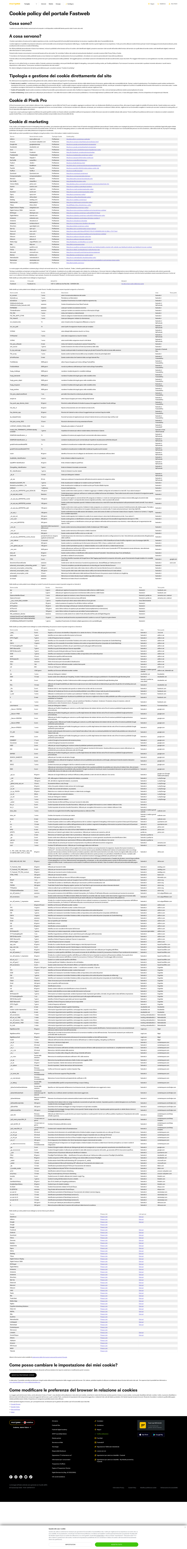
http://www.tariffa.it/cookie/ (74, 171)
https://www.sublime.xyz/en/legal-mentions (79, 186)
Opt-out (141, 1217)
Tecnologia (55, 1446)
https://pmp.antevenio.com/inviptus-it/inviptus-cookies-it (83, 218)
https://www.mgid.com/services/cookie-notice (79, 189)
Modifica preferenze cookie (148, 1487)
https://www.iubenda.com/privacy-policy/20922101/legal (83, 213)
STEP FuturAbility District (59, 1434)
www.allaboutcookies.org (32, 1382)
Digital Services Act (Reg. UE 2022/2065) (64, 1472)
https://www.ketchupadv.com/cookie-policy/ (79, 202)
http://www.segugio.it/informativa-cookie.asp (79, 157)
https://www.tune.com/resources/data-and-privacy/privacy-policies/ (86, 210)
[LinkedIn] (20, 1476)
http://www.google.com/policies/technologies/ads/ (81, 144)
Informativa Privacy (118, 1487)
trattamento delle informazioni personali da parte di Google (49, 1357)
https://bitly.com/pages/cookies (75, 244)
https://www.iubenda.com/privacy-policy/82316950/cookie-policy (85, 215)
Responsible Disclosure (59, 1451)
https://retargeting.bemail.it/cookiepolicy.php (79, 178)
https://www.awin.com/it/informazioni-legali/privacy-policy (83, 149)
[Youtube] (25, 1476)
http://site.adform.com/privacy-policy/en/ (78, 139)
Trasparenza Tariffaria (58, 1464)
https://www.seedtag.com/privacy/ (76, 199)
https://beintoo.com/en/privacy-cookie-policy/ (79, 255)
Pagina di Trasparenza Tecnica (61, 1468)
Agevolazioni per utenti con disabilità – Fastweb (111, 1455)
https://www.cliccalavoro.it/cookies (76, 221)
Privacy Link (103, 1217)
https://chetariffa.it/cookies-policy (76, 181)
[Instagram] (15, 1476)
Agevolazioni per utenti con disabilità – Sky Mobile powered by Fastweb (115, 1460)
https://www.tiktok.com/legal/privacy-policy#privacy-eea (83, 249)
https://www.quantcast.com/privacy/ (77, 173)
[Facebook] (10, 1476)
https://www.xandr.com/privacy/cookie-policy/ (79, 192)
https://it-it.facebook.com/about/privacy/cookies (80, 152)
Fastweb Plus (56, 1425)
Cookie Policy (132, 1487)
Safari (13, 1412)
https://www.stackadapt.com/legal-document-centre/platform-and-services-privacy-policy (93, 260)
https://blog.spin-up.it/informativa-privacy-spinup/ (81, 228)
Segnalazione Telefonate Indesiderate (108, 1446)
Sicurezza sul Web (57, 1442)
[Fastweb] (16, 4)
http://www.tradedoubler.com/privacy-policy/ (79, 155)
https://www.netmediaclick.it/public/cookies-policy (81, 257)
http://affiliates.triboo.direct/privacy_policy (78, 205)
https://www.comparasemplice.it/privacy (78, 176)
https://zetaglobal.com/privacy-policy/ (77, 207)
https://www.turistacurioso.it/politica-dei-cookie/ (80, 223)
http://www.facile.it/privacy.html (75, 163)
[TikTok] (30, 1476)
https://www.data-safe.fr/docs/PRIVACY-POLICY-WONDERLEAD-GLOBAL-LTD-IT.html (91, 231)
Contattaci (100, 1421)
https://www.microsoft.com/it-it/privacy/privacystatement (83, 252)
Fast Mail (99, 1438)
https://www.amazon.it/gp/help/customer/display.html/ (82, 142)
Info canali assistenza (58, 1477)
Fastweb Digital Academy (59, 1429)
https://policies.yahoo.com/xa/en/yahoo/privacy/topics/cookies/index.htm (87, 184)
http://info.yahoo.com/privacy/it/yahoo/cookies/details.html (83, 165)
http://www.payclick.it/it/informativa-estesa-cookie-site (82, 168)
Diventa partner (56, 1438)
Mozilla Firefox (15, 1407)
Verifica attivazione (102, 1434)
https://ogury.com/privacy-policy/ (75, 194)
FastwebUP (100, 1442)
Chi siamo (55, 1421)
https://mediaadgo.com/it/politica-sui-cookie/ (79, 242)
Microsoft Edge (15, 1409)
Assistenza (100, 1425)
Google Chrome (15, 1404)
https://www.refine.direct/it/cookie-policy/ (78, 197)
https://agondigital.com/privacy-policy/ (77, 226)
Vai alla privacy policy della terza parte (132, 284)
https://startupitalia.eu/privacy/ (75, 263)
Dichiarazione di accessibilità (169, 1487)
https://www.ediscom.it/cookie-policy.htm (78, 236)
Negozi (99, 1429)
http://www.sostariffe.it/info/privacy (76, 160)
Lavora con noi (101, 1451)
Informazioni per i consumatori (61, 1459)
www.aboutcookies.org (16, 1382)
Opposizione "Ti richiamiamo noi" (62, 1455)
